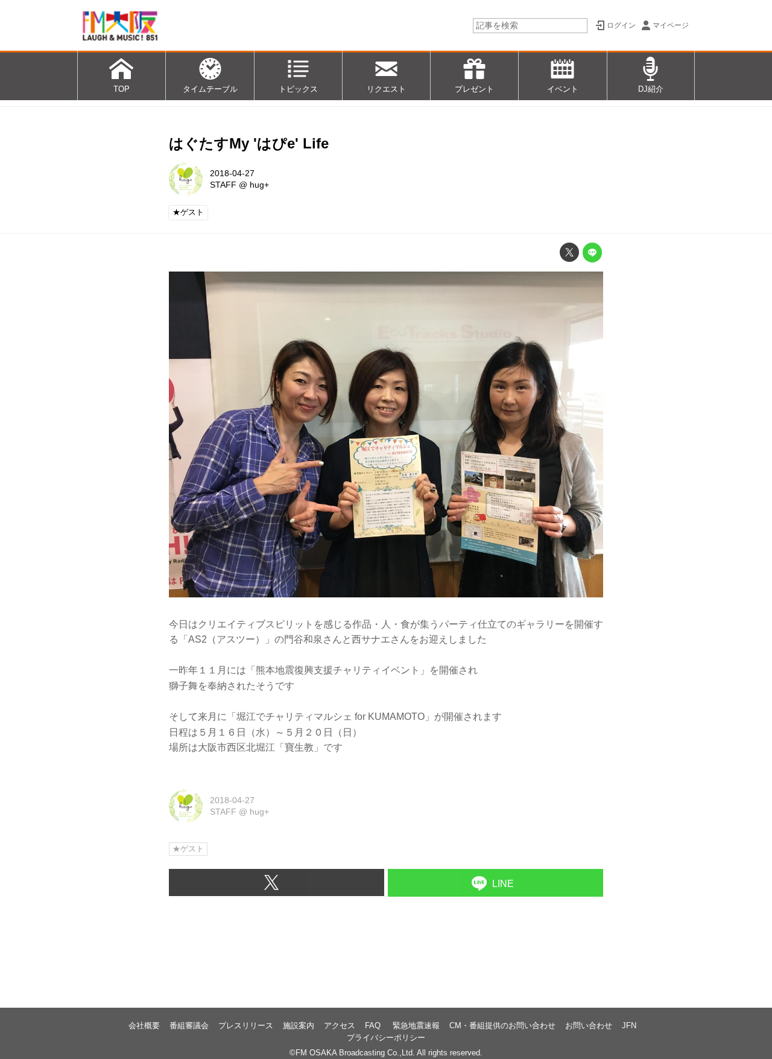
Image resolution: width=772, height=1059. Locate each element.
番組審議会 (189, 1025)
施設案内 (298, 1025)
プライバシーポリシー (386, 1037)
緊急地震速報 (416, 1025)
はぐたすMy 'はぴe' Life (249, 143)
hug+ (259, 184)
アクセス (339, 1025)
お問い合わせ (588, 1025)
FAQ (374, 1025)
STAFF (223, 184)
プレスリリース (245, 1025)
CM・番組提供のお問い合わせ (502, 1025)
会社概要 (144, 1025)
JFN (629, 1025)
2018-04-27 (232, 173)
